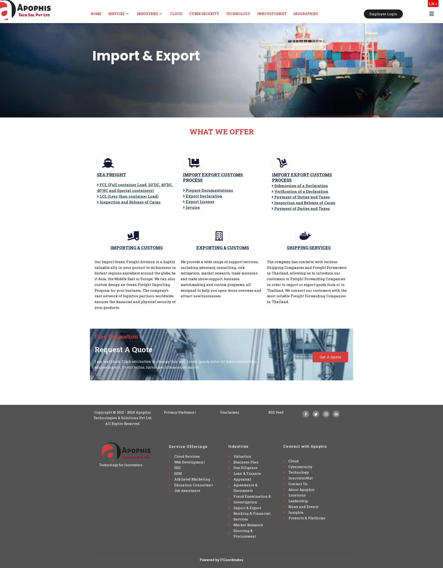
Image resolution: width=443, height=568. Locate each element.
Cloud (176, 14)
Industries (147, 14)
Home (96, 14)
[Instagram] (326, 414)
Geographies (305, 14)
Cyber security (204, 14)
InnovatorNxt (272, 14)
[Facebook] (305, 414)
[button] (432, 13)
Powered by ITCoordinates (221, 560)
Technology (238, 14)
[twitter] (315, 414)
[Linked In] (336, 414)
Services (116, 14)
